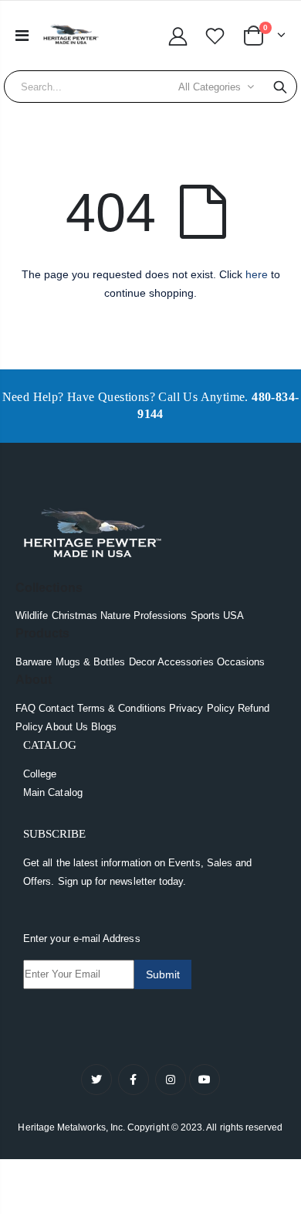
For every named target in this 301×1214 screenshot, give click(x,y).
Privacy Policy (202, 708)
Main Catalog (53, 792)
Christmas (75, 615)
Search (280, 86)
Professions (161, 615)
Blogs (104, 727)
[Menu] (22, 35)
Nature (115, 615)
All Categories (209, 87)
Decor (142, 662)
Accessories (185, 662)
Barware (33, 662)
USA (233, 615)
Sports (205, 615)
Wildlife (32, 615)
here (256, 274)
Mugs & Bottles (91, 662)
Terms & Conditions (121, 708)
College (39, 774)
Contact (56, 708)
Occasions (241, 662)
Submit (163, 974)
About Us (67, 727)
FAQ (25, 708)
